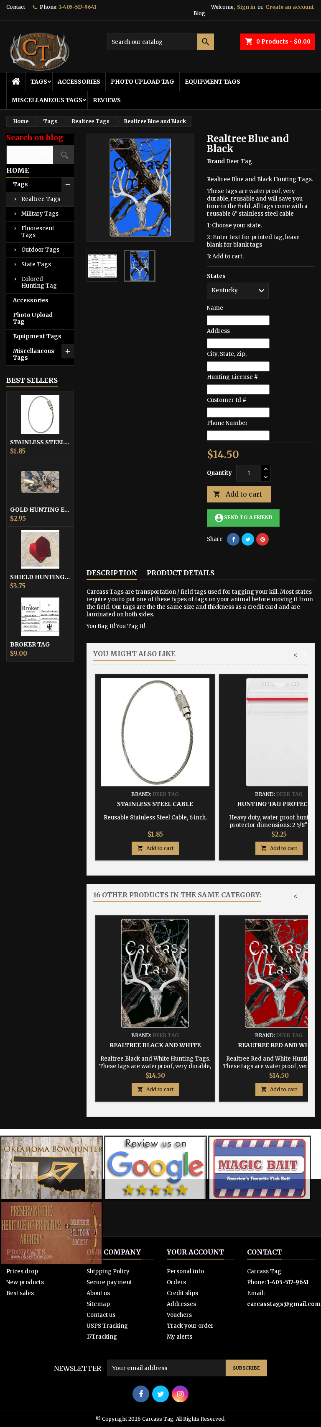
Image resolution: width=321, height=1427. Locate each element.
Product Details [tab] (180, 573)
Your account (195, 1252)
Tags (39, 81)
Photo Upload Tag (142, 81)
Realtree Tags (40, 199)
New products (25, 1282)
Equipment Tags (212, 81)
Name (215, 308)
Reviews (107, 100)
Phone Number (227, 423)
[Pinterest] (262, 539)
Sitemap (98, 1304)
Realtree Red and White (279, 1045)
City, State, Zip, (227, 354)
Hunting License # (232, 377)
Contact (15, 7)
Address (218, 331)
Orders (176, 1282)
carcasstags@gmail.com (284, 1304)
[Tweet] (248, 539)
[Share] (233, 539)
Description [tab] (112, 573)
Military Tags (40, 213)
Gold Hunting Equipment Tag (40, 509)
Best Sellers (32, 380)
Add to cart (237, 494)
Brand (216, 161)
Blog (199, 13)
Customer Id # (226, 400)
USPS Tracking (107, 1325)
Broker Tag (30, 644)
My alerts (179, 1336)
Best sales (20, 1293)
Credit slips (182, 1293)
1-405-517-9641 (77, 7)
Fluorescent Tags (37, 232)
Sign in (246, 7)
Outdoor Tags (40, 249)
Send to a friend (243, 518)
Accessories (79, 81)
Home (17, 170)
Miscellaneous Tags (47, 100)
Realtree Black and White (155, 1045)
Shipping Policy (108, 1271)
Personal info (185, 1271)
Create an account (289, 7)
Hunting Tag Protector (279, 804)
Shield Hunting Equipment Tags (40, 577)
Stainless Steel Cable (40, 442)
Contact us (101, 1315)
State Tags (36, 264)
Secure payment (109, 1282)
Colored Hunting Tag (39, 282)
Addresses (181, 1304)
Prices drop (22, 1271)
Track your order (190, 1325)
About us (98, 1293)
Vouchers (179, 1315)
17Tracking (102, 1336)
